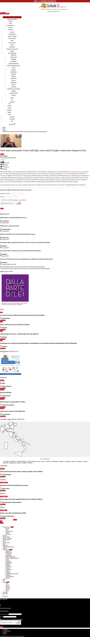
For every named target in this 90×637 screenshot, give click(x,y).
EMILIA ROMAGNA (13, 63)
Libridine (9, 110)
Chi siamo (5, 629)
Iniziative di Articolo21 (12, 49)
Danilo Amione (5, 488)
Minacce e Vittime (12, 36)
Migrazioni (12, 47)
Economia (10, 29)
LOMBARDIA (13, 72)
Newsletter (12, 119)
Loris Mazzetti (5, 221)
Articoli (2, 154)
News (1, 312)
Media (12, 97)
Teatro (9, 114)
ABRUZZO (13, 55)
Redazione (4, 156)
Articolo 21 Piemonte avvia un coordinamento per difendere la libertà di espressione (26, 259)
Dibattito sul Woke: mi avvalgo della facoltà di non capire (17, 234)
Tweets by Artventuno (5, 608)
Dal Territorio (11, 53)
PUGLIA (13, 80)
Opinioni (2, 380)
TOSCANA (13, 86)
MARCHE (13, 74)
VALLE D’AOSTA (14, 93)
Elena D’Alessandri (6, 474)
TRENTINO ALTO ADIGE (13, 89)
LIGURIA (13, 70)
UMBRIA (13, 91)
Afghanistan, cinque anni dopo (9, 226)
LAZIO (13, 67)
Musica (9, 112)
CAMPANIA (14, 61)
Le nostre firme (7, 631)
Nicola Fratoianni (6, 395)
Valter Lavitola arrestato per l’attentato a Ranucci (14, 324)
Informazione (10, 25)
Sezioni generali (11, 19)
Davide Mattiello (6, 318)
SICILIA (14, 84)
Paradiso (2, 383)
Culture (10, 27)
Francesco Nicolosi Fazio (8, 405)
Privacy (5, 633)
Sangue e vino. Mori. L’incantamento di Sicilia (13, 513)
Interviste (12, 116)
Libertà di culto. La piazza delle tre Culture (12, 402)
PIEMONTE (13, 78)
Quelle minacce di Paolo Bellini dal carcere (13, 217)
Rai (12, 100)
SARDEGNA (14, 82)
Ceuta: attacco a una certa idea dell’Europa (12, 411)
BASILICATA (13, 57)
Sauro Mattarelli (6, 414)
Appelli (12, 51)
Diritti (12, 44)
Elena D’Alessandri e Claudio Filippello (11, 502)
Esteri (10, 23)
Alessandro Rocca (6, 229)
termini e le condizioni (19, 200)
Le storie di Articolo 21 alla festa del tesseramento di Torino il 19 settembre (22, 315)
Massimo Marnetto (6, 386)
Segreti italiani (12, 38)
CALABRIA (13, 59)
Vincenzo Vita (5, 237)
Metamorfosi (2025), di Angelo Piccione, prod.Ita (14, 485)
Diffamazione (12, 34)
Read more (3, 320)
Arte (9, 103)
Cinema (9, 106)
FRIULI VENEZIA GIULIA (13, 65)
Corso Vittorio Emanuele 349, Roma (78, 172)
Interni (10, 21)
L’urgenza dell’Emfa (5, 392)
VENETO (13, 95)
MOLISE (13, 76)
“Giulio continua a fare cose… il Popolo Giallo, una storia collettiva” (19, 334)
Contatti (5, 632)
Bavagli (12, 32)
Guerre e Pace (12, 42)
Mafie (12, 40)
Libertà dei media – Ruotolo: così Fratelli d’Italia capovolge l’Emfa (20, 250)
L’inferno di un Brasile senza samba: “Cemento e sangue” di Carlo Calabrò (21, 471)
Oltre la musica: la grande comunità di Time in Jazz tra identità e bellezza (21, 499)
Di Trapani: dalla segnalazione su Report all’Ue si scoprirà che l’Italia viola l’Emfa (25, 242)
